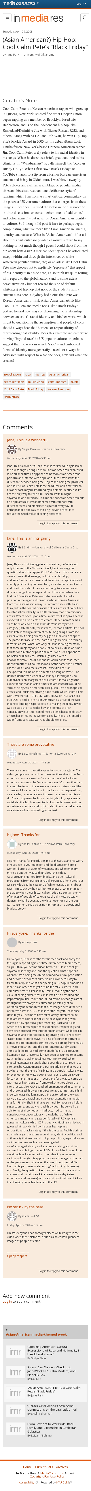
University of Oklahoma (39, 54)
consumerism (57, 382)
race (28, 374)
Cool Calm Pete (14, 389)
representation (14, 382)
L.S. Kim (26, 547)
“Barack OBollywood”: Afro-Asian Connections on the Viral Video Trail (52, 1408)
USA (36, 1216)
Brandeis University (53, 449)
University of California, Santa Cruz (56, 547)
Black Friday (35, 389)
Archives (62, 1467)
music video (36, 382)
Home (27, 1467)
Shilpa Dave (29, 449)
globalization (12, 374)
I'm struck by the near (25, 1206)
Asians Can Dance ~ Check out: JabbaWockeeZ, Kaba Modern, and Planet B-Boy (51, 1371)
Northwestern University (60, 844)
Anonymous (29, 942)
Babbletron (11, 397)
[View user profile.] (12, 449)
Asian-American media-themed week (36, 1334)
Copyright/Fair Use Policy (47, 1476)
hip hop (40, 374)
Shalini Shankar (31, 844)
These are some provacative (30, 744)
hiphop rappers (17, 1256)
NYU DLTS (62, 1482)
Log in (80, 4)
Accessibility (26, 1482)
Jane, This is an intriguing (29, 538)
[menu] (7, 17)
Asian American (59, 374)
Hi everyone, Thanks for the (30, 933)
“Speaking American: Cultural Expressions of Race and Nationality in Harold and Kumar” (54, 1350)
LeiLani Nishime (32, 753)
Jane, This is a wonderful (27, 440)
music (74, 382)
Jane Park (13, 54)
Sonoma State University (61, 753)
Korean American (58, 389)
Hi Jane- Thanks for (23, 834)
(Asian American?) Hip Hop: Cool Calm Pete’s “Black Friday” (54, 1389)
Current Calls (44, 1467)
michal (26, 1216)
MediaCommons (52, 1473)
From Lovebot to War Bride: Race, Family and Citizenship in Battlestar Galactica (51, 1427)
